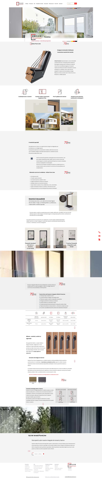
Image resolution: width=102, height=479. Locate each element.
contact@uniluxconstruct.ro (70, 476)
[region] (99, 232)
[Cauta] (75, 3)
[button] (56, 4)
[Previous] (10, 23)
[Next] (91, 23)
